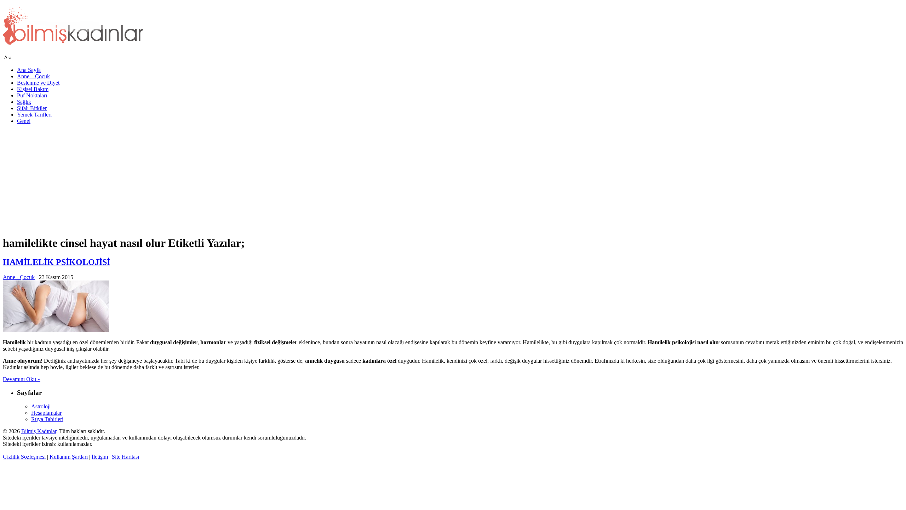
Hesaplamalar (46, 413)
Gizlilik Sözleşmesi (24, 457)
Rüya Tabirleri (47, 419)
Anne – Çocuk (33, 76)
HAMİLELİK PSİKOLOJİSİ (56, 262)
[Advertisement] (453, 179)
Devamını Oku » (21, 379)
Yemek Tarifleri (34, 115)
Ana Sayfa (29, 70)
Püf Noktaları (32, 95)
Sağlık (24, 102)
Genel (23, 121)
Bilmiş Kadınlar (38, 431)
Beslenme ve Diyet (38, 83)
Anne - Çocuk (19, 277)
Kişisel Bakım (32, 89)
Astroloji (41, 406)
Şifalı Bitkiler (32, 108)
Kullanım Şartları (69, 457)
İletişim (100, 457)
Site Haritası (125, 457)
